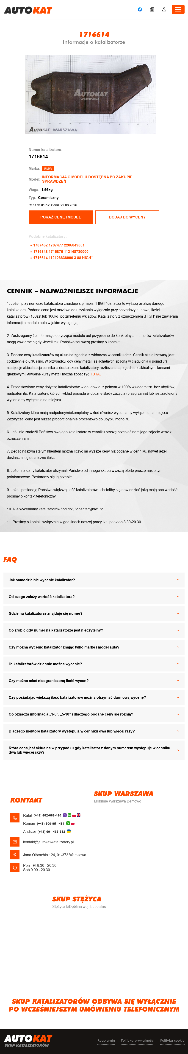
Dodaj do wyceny (127, 217)
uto (28, 9)
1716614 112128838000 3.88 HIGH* (63, 258)
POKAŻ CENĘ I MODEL (60, 217)
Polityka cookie (172, 1040)
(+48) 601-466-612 (51, 831)
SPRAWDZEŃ (54, 181)
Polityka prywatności (137, 1040)
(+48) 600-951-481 (50, 823)
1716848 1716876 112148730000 (60, 252)
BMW (48, 169)
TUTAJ (96, 374)
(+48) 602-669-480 (47, 815)
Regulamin (106, 1040)
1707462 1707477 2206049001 (59, 245)
